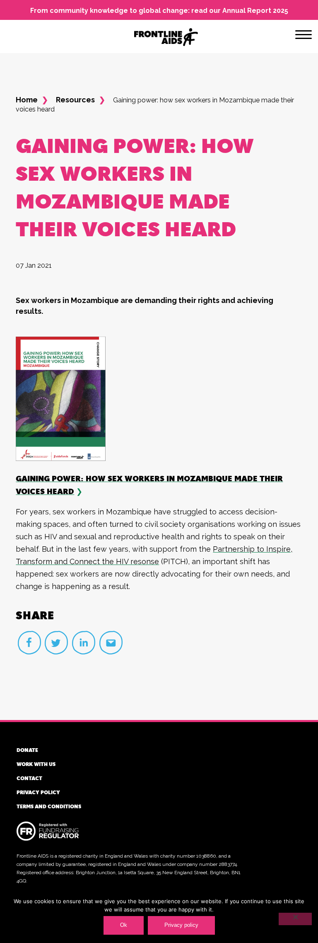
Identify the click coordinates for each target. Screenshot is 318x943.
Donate (27, 750)
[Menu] (303, 36)
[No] (295, 919)
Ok (123, 925)
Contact (29, 778)
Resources (75, 99)
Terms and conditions (49, 806)
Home (27, 99)
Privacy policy (38, 792)
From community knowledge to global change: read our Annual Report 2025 (159, 11)
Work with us (36, 764)
